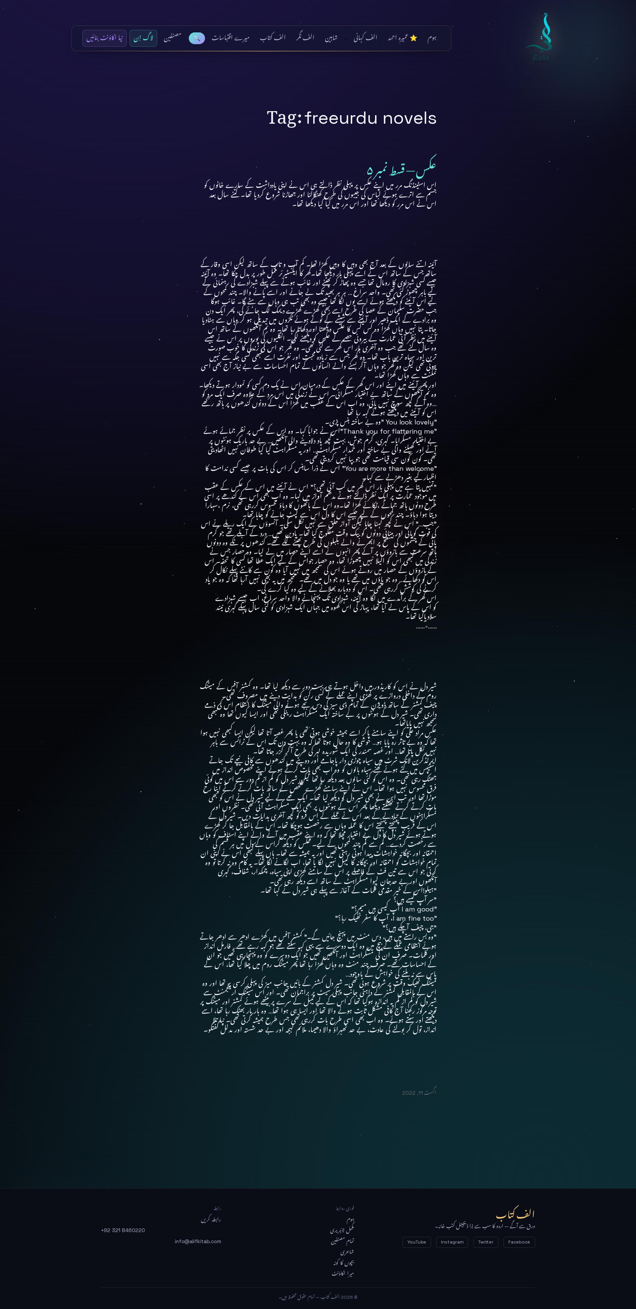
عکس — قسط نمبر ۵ (402, 167)
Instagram (452, 1242)
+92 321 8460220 (123, 1230)
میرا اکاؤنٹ (343, 1273)
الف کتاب (543, 38)
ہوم (350, 1219)
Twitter (485, 1242)
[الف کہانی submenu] (346, 38)
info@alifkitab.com (198, 1241)
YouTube (416, 1242)
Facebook (519, 1242)
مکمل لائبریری (342, 1230)
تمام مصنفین (342, 1241)
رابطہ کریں (211, 1219)
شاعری (347, 1252)
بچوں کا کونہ (343, 1263)
